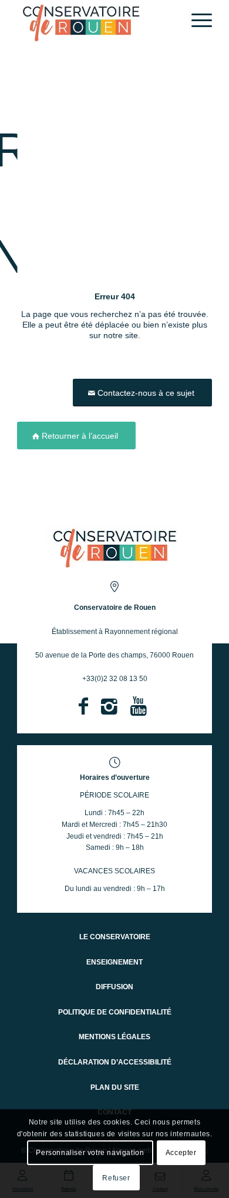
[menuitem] (196, 20)
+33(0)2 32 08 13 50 (114, 679)
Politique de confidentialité (114, 1012)
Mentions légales (114, 1037)
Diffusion (114, 987)
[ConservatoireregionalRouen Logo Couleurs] (115, 547)
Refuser (116, 1178)
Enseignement (114, 962)
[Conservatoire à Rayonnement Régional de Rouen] (95, 22)
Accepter (181, 1153)
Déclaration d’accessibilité (114, 1062)
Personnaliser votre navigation (90, 1153)
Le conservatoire (114, 937)
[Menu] (196, 20)
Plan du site (114, 1087)
